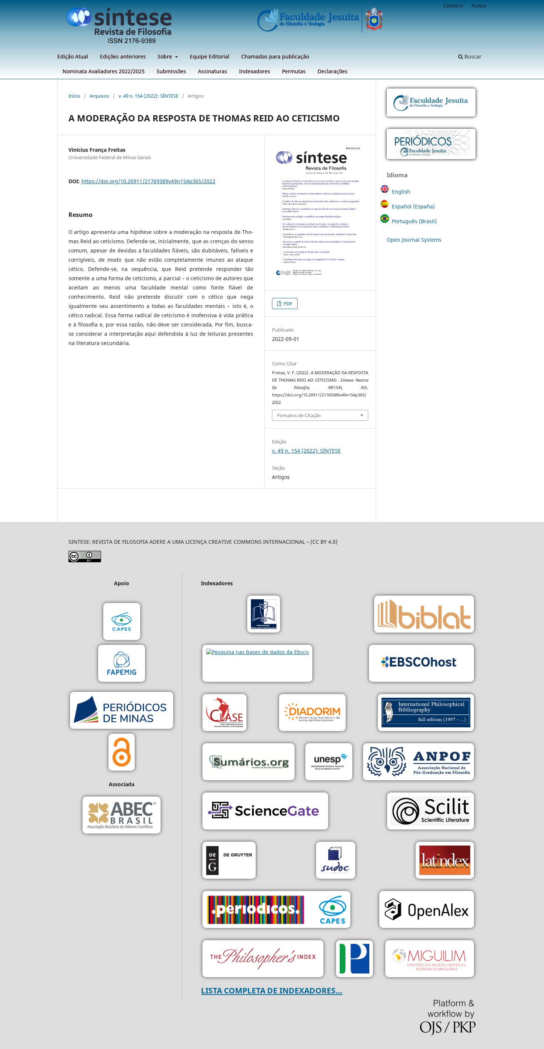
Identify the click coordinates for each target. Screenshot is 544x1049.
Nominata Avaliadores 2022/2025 (104, 71)
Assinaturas (212, 71)
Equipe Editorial (209, 56)
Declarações (332, 71)
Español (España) (413, 206)
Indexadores (254, 71)
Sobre (166, 56)
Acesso (479, 5)
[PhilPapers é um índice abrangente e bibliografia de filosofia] (355, 960)
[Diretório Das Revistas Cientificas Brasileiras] (430, 960)
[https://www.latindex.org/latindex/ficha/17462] (445, 861)
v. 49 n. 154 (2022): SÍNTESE (148, 96)
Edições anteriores (123, 56)
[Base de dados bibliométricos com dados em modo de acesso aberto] (427, 910)
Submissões (171, 71)
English (401, 191)
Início (74, 96)
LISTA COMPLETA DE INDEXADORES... (271, 990)
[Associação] (419, 763)
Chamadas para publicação (275, 56)
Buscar (472, 56)
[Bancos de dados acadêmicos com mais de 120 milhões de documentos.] (265, 812)
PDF (287, 303)
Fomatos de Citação (299, 415)
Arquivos (99, 96)
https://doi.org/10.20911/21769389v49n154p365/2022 (148, 181)
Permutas (294, 71)
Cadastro (453, 5)
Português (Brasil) (414, 221)
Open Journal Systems (414, 239)
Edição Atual (72, 56)
